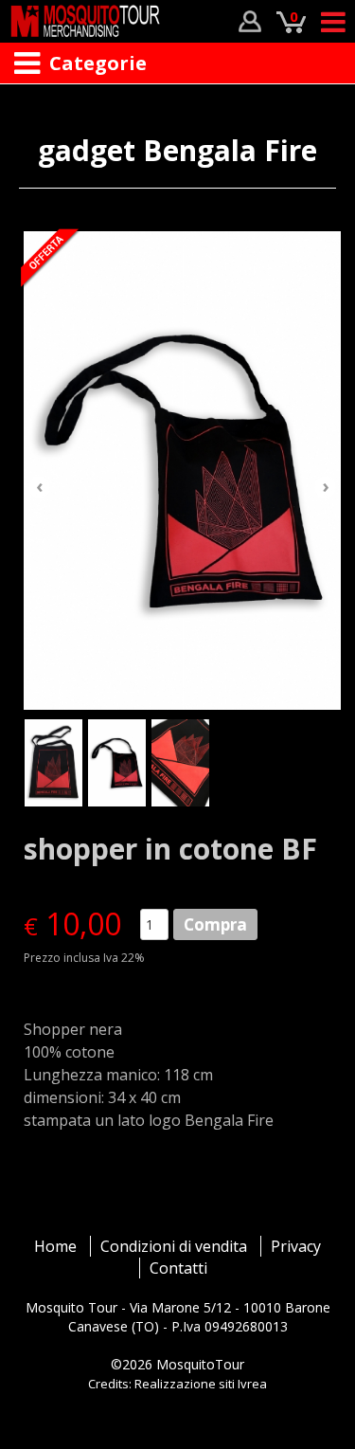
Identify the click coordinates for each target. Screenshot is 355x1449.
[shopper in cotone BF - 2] (183, 470)
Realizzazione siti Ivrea (200, 1383)
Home (55, 1246)
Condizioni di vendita (173, 1246)
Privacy (296, 1246)
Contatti (178, 1268)
